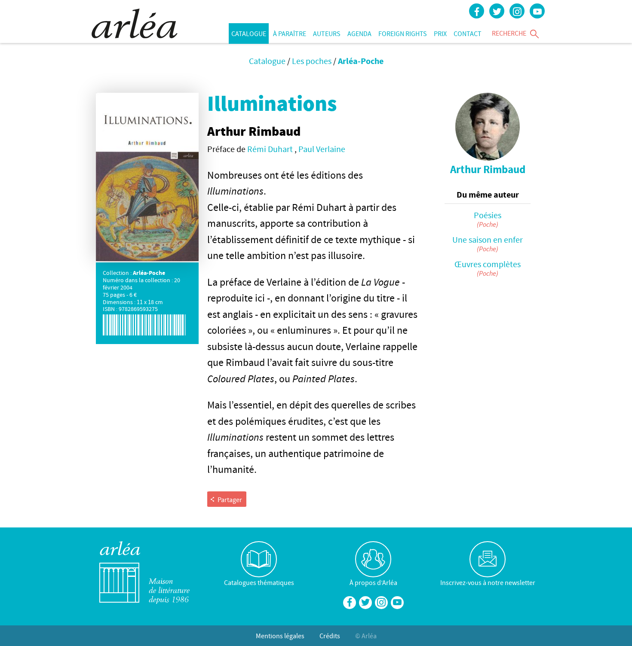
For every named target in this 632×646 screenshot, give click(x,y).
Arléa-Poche (360, 60)
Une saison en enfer (487, 239)
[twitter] (496, 10)
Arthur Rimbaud (487, 169)
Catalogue (248, 33)
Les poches (311, 60)
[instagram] (517, 10)
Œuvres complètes (487, 264)
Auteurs (327, 33)
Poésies (487, 215)
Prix (440, 33)
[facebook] (476, 10)
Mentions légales (280, 635)
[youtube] (537, 10)
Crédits (329, 635)
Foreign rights (402, 33)
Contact (468, 33)
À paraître (289, 33)
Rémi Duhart (271, 148)
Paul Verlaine (321, 148)
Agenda (359, 33)
